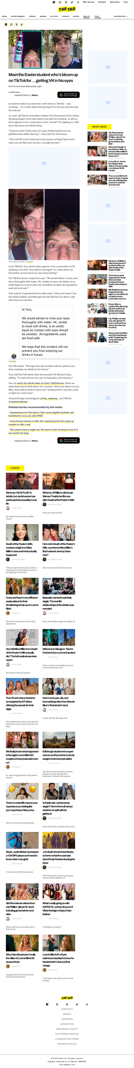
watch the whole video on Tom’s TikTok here (40, 383)
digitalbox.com (69, 1065)
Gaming (43, 16)
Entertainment (18, 16)
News (4, 16)
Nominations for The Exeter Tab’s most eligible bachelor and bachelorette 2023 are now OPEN (41, 414)
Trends (32, 16)
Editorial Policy (67, 1029)
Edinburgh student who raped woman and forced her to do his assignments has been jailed (58, 755)
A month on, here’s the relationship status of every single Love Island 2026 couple (118, 165)
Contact (102, 2)
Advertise (114, 2)
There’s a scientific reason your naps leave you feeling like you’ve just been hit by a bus (22, 806)
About (67, 1014)
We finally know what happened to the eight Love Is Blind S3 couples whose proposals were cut (118, 294)
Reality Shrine (86, 17)
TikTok (30, 262)
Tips (125, 2)
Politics (54, 16)
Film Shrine (98, 17)
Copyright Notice (67, 1034)
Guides (76, 16)
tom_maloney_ (50, 398)
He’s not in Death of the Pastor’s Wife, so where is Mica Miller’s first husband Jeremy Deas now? (118, 151)
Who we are (88, 2)
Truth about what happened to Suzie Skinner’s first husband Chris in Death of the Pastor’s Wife (117, 281)
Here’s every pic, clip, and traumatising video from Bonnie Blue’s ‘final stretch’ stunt (59, 701)
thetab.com (62, 1058)
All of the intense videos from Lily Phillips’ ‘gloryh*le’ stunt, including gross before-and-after (116, 138)
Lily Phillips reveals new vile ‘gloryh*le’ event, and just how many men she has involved (117, 323)
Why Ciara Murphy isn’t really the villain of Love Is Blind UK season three (21, 958)
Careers (67, 1019)
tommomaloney (19, 401)
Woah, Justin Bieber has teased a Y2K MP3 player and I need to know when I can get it (22, 855)
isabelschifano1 (22, 95)
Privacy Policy (67, 1044)
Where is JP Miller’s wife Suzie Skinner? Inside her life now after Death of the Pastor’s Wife (58, 496)
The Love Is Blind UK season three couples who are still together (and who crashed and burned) (118, 180)
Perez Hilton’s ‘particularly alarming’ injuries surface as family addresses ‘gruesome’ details (118, 308)
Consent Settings (67, 1039)
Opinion (65, 16)
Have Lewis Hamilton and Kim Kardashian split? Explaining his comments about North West (118, 337)
